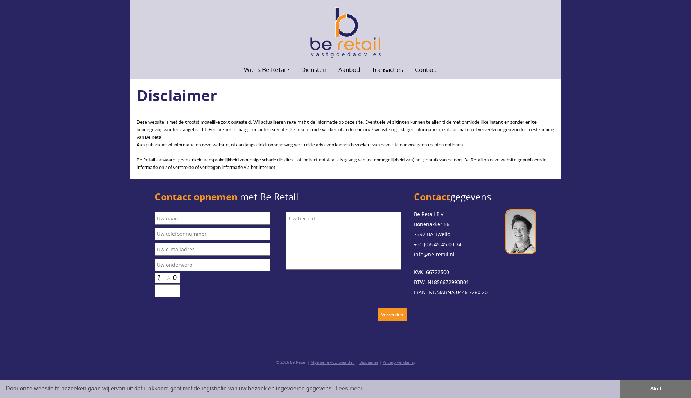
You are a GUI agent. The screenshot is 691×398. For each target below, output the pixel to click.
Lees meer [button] (348, 388)
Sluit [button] (655, 389)
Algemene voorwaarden (333, 362)
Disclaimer (368, 362)
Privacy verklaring (399, 362)
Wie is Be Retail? (266, 69)
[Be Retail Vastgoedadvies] (345, 32)
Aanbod (349, 69)
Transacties (387, 69)
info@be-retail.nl (434, 254)
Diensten (313, 69)
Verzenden (392, 314)
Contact (426, 69)
